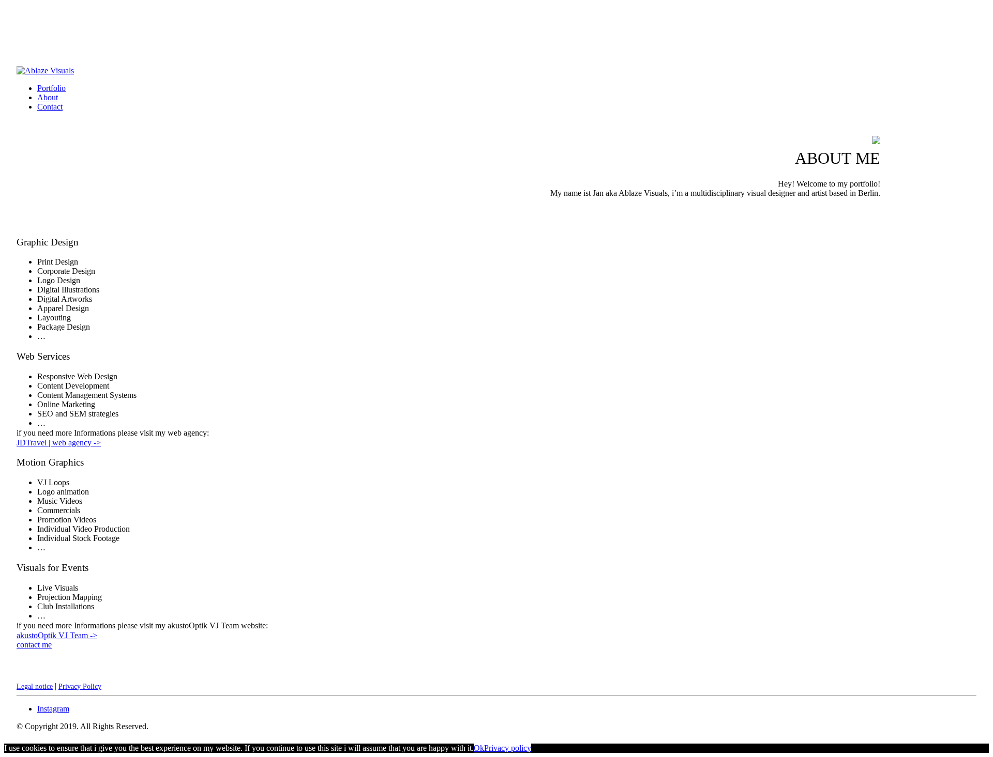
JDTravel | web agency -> (59, 442)
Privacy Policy (79, 686)
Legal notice (35, 686)
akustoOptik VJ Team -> (57, 635)
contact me (34, 644)
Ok (479, 748)
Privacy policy (507, 748)
